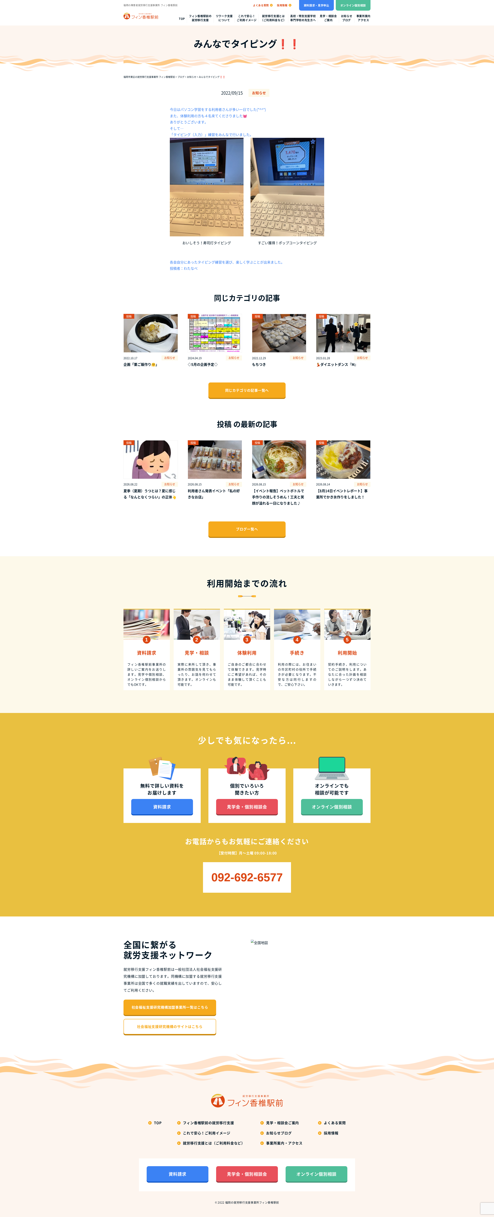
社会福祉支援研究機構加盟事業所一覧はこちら (170, 1007)
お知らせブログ (346, 18)
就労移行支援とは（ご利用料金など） (273, 18)
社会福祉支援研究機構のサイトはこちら (170, 1026)
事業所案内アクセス (363, 18)
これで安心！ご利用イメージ (247, 18)
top (182, 18)
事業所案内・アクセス (284, 1143)
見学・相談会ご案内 (328, 18)
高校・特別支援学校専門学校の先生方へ (303, 18)
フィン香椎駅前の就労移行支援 (200, 18)
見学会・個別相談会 (247, 806)
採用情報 (331, 1133)
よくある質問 (335, 1122)
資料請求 (162, 806)
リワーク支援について (224, 18)
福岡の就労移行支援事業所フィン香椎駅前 (252, 1202)
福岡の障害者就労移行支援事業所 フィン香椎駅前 (151, 5)
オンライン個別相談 (353, 5)
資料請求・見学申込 (316, 5)
